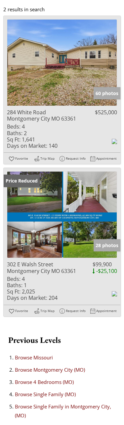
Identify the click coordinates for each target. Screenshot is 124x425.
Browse (34, 357)
